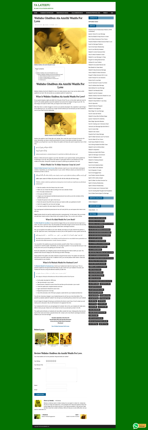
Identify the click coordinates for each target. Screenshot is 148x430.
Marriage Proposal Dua (93, 13)
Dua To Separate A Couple (95, 170)
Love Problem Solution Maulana (96, 175)
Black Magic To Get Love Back (96, 221)
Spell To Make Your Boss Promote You (98, 180)
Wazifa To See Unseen (94, 132)
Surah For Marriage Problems (96, 44)
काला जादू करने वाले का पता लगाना (95, 287)
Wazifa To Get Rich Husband (95, 93)
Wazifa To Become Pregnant (95, 106)
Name (36, 385)
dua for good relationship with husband (100, 232)
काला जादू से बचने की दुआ (93, 298)
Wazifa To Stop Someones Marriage (97, 70)
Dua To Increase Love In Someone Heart (98, 188)
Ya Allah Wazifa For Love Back (42, 223)
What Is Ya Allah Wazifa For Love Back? (47, 77)
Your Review (37, 369)
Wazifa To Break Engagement (96, 98)
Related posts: (43, 80)
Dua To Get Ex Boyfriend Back (96, 165)
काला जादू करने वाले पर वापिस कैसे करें (95, 292)
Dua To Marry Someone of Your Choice (98, 39)
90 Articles (58, 401)
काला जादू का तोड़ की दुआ (93, 295)
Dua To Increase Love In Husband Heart (99, 244)
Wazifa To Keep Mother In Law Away (97, 101)
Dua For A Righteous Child (95, 157)
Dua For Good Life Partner (95, 114)
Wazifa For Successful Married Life (97, 65)
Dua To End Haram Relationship (96, 47)
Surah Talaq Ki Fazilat (95, 269)
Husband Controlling (46, 13)
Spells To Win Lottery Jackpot (96, 178)
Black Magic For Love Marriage (96, 111)
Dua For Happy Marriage (95, 238)
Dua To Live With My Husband (96, 49)
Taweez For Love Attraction (96, 275)
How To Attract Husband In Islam (97, 54)
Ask (112, 13)
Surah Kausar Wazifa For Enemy (96, 142)
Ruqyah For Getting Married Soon (97, 60)
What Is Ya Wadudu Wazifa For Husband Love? (49, 78)
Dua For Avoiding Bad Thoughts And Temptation (100, 191)
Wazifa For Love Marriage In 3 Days (97, 57)
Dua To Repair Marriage (95, 249)
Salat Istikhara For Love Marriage (96, 88)
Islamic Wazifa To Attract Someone (97, 72)
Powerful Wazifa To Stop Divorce (97, 267)
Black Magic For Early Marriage (97, 218)
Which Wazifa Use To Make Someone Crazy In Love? (50, 76)
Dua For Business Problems (96, 226)
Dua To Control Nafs (93, 129)
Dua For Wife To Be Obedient (96, 167)
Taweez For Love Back (94, 278)
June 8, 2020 (39, 25)
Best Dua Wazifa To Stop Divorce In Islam (99, 36)
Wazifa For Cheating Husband (96, 160)
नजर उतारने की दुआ (92, 304)
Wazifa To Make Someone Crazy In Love (44, 168)
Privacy (105, 13)
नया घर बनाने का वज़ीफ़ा (103, 307)
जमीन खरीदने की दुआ (92, 301)
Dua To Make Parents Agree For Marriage (99, 193)
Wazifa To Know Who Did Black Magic (98, 116)
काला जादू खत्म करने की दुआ (105, 295)
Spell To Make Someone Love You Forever (99, 137)
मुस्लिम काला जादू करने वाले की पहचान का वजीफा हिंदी (98, 321)
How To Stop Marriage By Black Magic (98, 255)
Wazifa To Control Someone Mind (97, 52)
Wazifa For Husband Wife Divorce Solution (100, 281)
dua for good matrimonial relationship (99, 229)
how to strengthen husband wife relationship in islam (103, 258)
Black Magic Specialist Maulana (96, 121)
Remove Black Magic (62, 13)
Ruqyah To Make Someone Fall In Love (98, 75)
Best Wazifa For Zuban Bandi (96, 67)
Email (36, 390)
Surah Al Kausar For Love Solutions (97, 78)
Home (35, 13)
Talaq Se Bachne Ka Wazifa (96, 272)
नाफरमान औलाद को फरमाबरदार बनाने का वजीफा (97, 312)
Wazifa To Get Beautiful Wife (96, 90)
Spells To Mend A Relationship (96, 185)
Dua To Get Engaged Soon (95, 173)
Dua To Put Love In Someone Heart (98, 247)
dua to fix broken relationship (97, 241)
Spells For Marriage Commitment (97, 155)
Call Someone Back (77, 13)
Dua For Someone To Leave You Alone (98, 83)
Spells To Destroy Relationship (96, 183)
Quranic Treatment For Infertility (96, 119)
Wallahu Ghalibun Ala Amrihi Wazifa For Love (47, 73)
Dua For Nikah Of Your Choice (96, 139)
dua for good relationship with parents (99, 235)
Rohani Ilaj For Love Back (95, 80)
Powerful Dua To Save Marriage (96, 134)
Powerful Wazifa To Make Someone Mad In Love (100, 42)
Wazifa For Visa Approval (95, 108)
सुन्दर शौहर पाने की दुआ (104, 324)
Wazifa (52, 25)
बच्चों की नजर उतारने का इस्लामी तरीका (96, 318)
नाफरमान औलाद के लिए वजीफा (94, 309)
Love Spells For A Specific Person (97, 261)
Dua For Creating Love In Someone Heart (99, 124)
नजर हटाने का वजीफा (93, 307)
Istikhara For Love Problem (95, 62)
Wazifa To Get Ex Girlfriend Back (96, 147)
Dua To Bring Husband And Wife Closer (98, 144)
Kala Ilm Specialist (93, 103)
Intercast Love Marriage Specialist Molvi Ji (99, 126)
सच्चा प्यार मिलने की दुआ (93, 324)
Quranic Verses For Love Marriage (97, 34)
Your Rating (37, 361)
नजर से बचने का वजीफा (102, 304)
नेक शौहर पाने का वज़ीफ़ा (93, 315)
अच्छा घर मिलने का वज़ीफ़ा (93, 284)
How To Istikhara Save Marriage (96, 85)
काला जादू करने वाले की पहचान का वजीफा (96, 289)
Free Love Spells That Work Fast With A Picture (101, 252)
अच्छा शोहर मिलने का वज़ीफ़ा (105, 284)
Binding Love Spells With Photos (96, 152)
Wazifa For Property (93, 162)
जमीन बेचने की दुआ (102, 301)
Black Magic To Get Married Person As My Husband (102, 224)
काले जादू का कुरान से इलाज (104, 298)
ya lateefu (46, 25)
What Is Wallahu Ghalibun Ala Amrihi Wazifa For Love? (50, 74)
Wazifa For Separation (94, 149)
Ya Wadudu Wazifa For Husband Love (44, 266)
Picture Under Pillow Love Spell (97, 264)
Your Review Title (38, 365)
